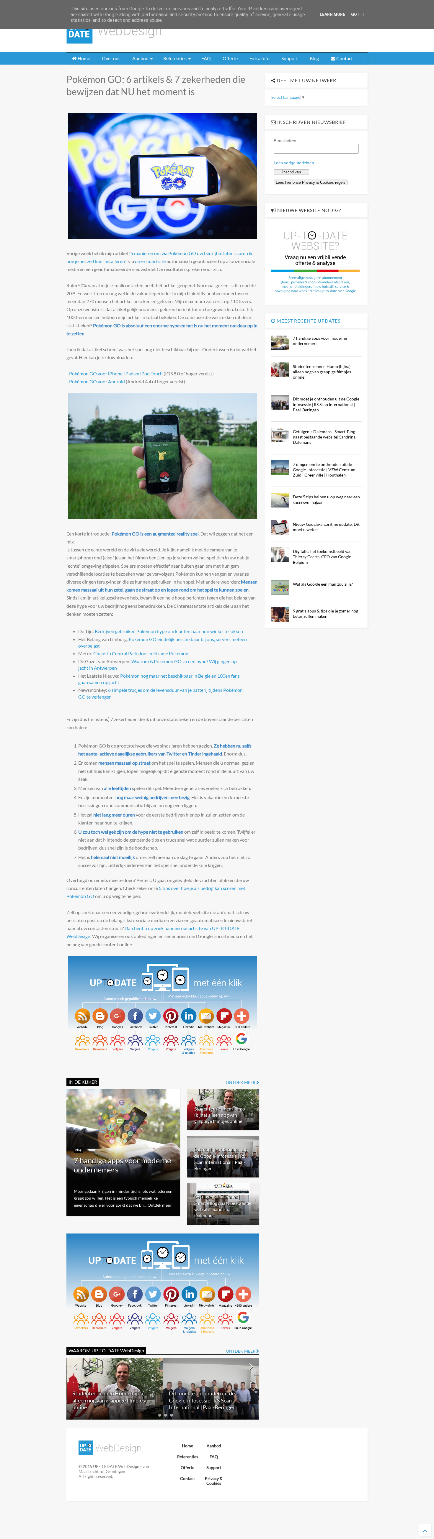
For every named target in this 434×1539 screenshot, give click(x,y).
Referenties (175, 58)
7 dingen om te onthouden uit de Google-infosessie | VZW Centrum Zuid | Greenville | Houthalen (324, 469)
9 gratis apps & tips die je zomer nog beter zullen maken (325, 613)
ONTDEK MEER (241, 1082)
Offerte (230, 58)
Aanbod (140, 58)
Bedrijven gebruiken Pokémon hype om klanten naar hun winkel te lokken (169, 631)
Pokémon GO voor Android (97, 381)
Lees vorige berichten (294, 162)
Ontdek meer (160, 1205)
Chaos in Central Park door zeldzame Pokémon (140, 653)
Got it (358, 14)
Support (289, 58)
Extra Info (259, 58)
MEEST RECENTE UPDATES (307, 320)
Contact (344, 58)
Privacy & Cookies (214, 1481)
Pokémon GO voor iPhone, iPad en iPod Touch (116, 373)
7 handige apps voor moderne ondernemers (122, 1165)
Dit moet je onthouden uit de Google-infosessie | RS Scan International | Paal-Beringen (105, 1400)
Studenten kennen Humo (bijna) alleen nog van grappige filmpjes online (219, 1115)
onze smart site (150, 261)
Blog (314, 58)
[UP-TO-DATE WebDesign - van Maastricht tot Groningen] (113, 45)
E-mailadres (285, 140)
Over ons (111, 58)
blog (78, 1150)
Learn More (332, 14)
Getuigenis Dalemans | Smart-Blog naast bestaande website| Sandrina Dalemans (209, 1400)
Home (83, 58)
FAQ (206, 58)
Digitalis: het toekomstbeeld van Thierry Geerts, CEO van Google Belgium (322, 556)
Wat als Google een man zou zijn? (323, 584)
